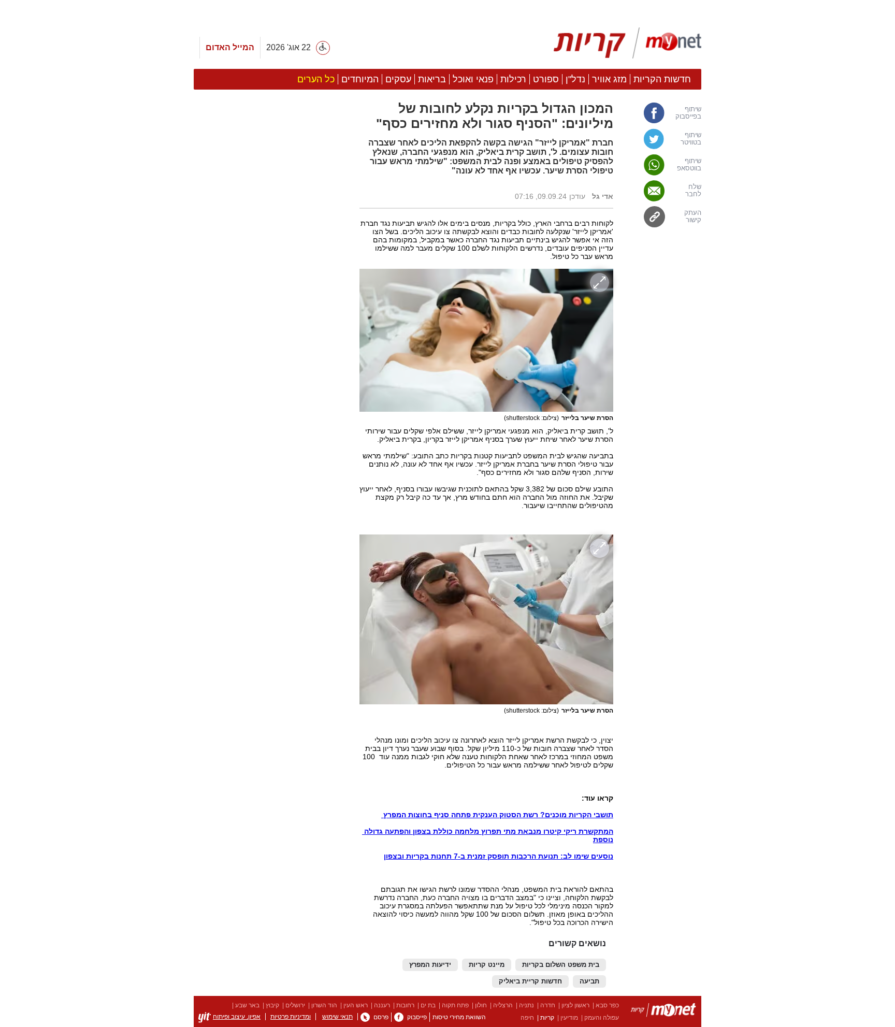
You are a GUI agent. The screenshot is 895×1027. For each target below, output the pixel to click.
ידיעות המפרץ (430, 964)
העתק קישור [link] (692, 216)
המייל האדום (230, 47)
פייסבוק (417, 1017)
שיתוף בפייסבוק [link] (688, 113)
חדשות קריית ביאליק (530, 981)
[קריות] (627, 43)
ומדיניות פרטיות (290, 1016)
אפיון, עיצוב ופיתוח (237, 1016)
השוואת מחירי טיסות (459, 1017)
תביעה (589, 981)
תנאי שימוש (337, 1016)
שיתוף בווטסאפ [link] (689, 164)
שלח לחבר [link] (693, 190)
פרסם (380, 1017)
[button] (271, 626)
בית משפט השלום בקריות (560, 964)
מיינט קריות (486, 964)
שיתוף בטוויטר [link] (691, 139)
